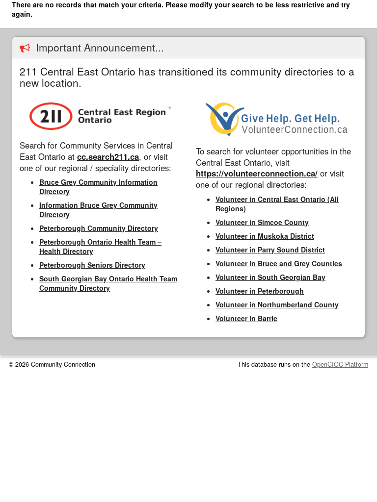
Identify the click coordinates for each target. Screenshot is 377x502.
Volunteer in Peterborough (259, 291)
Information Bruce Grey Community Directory (98, 209)
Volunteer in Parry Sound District (270, 249)
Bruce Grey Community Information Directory (98, 186)
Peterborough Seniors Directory (92, 265)
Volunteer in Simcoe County (262, 222)
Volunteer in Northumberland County (277, 304)
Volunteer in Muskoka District (264, 236)
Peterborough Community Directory (98, 228)
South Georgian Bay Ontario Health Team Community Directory (108, 283)
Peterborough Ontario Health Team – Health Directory (100, 246)
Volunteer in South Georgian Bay (270, 277)
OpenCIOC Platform (340, 364)
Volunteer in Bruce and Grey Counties (278, 263)
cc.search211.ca (108, 156)
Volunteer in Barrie (246, 318)
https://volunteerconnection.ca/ (257, 173)
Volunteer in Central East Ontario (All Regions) (277, 203)
